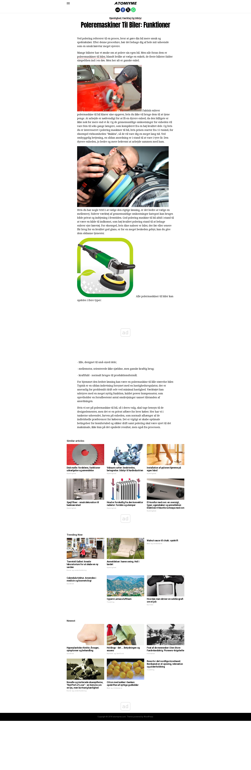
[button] (68, 3)
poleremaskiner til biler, (91, 56)
